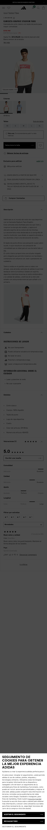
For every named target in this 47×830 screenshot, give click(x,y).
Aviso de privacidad (34, 799)
